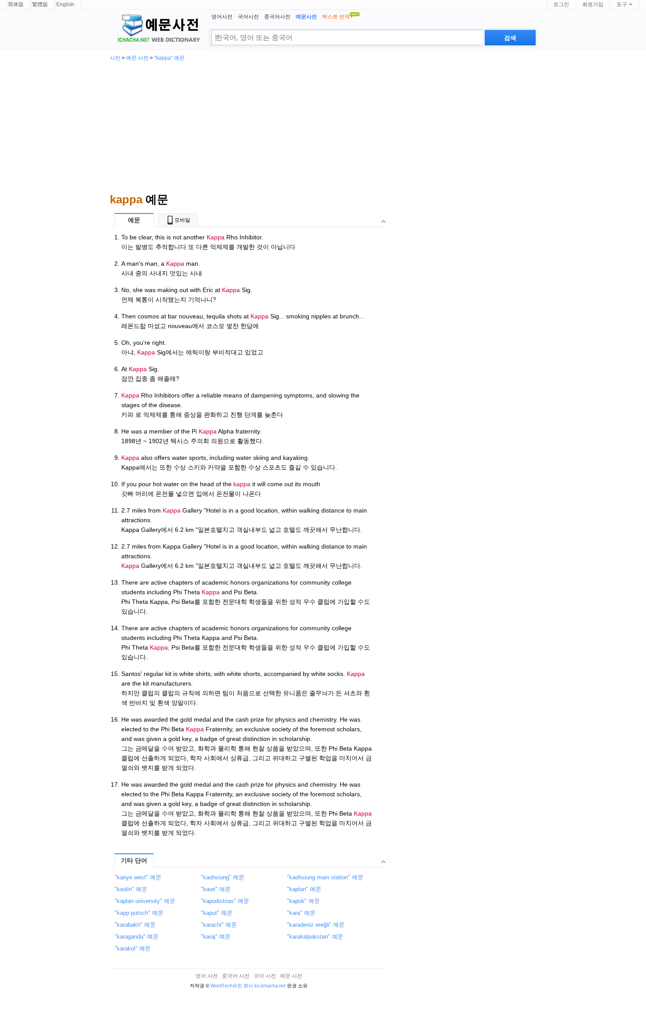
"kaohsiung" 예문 (222, 877)
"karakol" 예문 (133, 948)
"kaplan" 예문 (304, 889)
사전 (115, 58)
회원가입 (592, 4)
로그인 (561, 4)
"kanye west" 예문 (138, 877)
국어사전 (248, 17)
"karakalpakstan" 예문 (315, 936)
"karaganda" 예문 (137, 936)
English (65, 4)
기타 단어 (134, 860)
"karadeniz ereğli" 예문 (316, 924)
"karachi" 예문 (219, 924)
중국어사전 (277, 17)
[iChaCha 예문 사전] (155, 29)
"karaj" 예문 (216, 936)
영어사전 (221, 17)
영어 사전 (207, 976)
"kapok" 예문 (303, 901)
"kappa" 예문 (169, 58)
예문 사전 (137, 58)
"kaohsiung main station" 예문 (325, 877)
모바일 (182, 220)
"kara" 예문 (301, 913)
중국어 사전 (236, 976)
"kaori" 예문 (216, 889)
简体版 (16, 4)
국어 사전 (265, 976)
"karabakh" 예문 (135, 924)
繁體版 (40, 4)
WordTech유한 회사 (231, 985)
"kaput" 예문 (216, 913)
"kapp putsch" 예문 (139, 913)
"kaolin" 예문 (131, 889)
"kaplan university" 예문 (145, 901)
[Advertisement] (323, 126)
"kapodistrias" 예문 (225, 901)
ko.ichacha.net (270, 985)
